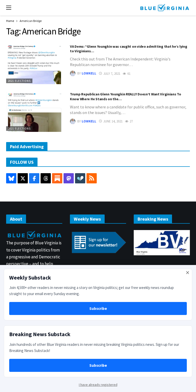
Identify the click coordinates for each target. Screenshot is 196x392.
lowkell (89, 73)
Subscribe (98, 308)
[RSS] (92, 178)
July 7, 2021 (111, 73)
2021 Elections (19, 81)
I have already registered (98, 384)
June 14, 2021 (112, 121)
